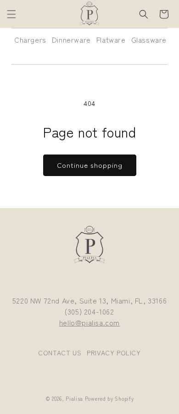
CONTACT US (59, 352)
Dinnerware (71, 39)
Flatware (111, 39)
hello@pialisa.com (89, 322)
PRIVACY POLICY (113, 352)
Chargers (30, 39)
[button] (11, 14)
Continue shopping (90, 165)
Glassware (149, 39)
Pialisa (74, 398)
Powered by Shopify (109, 398)
